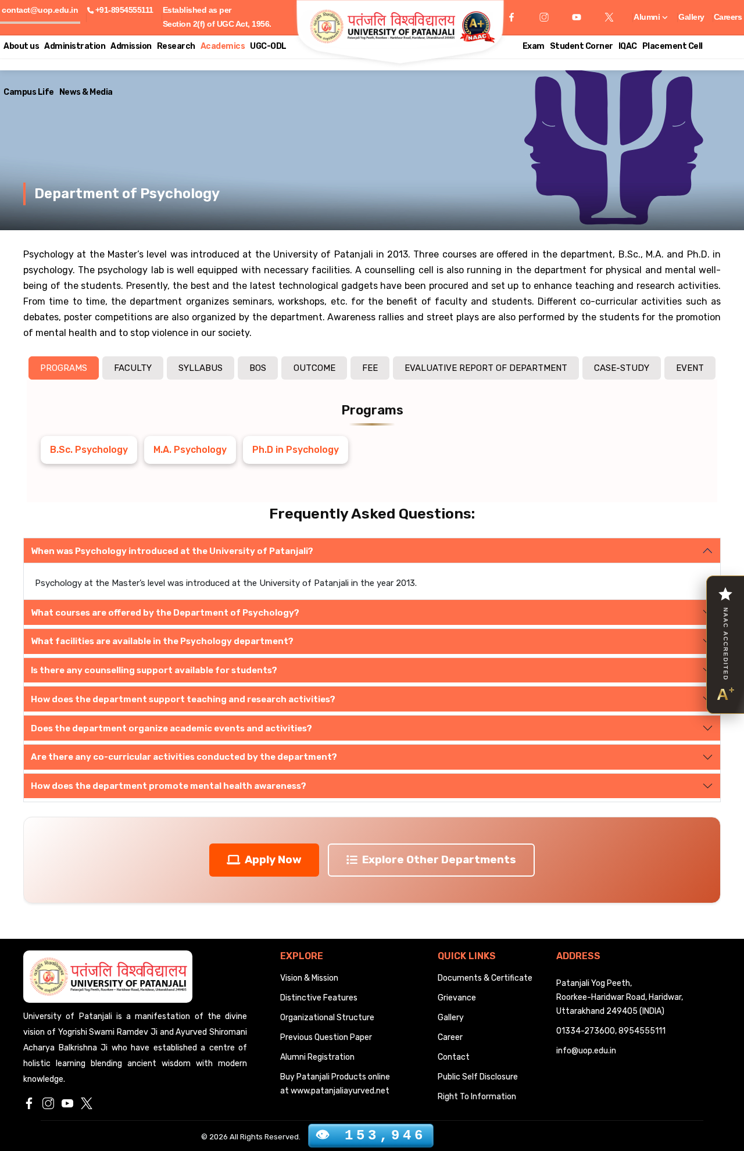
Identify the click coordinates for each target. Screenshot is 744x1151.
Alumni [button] (648, 17)
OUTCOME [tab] (314, 368)
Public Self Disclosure (478, 1077)
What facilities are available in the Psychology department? (162, 641)
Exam (534, 46)
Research (176, 46)
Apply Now (273, 859)
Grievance (457, 998)
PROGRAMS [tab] (63, 368)
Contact (454, 1057)
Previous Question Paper (326, 1037)
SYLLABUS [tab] (200, 368)
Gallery (691, 17)
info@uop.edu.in (586, 1051)
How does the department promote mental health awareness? (168, 786)
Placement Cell (672, 46)
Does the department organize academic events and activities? (171, 728)
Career (450, 1037)
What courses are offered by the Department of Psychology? (165, 612)
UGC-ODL (268, 46)
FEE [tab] (370, 368)
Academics (223, 46)
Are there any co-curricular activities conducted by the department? (184, 757)
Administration (74, 46)
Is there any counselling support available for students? (154, 670)
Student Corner (581, 46)
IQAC (627, 46)
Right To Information (477, 1097)
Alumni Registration (317, 1057)
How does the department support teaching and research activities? (183, 699)
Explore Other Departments (439, 859)
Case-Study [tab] (621, 368)
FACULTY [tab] (133, 368)
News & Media (86, 92)
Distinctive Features (318, 998)
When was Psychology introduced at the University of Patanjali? (172, 551)
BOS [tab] (257, 368)
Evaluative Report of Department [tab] (486, 368)
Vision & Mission (309, 978)
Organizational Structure (327, 1018)
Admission (131, 46)
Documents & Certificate (485, 978)
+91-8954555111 (124, 10)
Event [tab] (690, 368)
